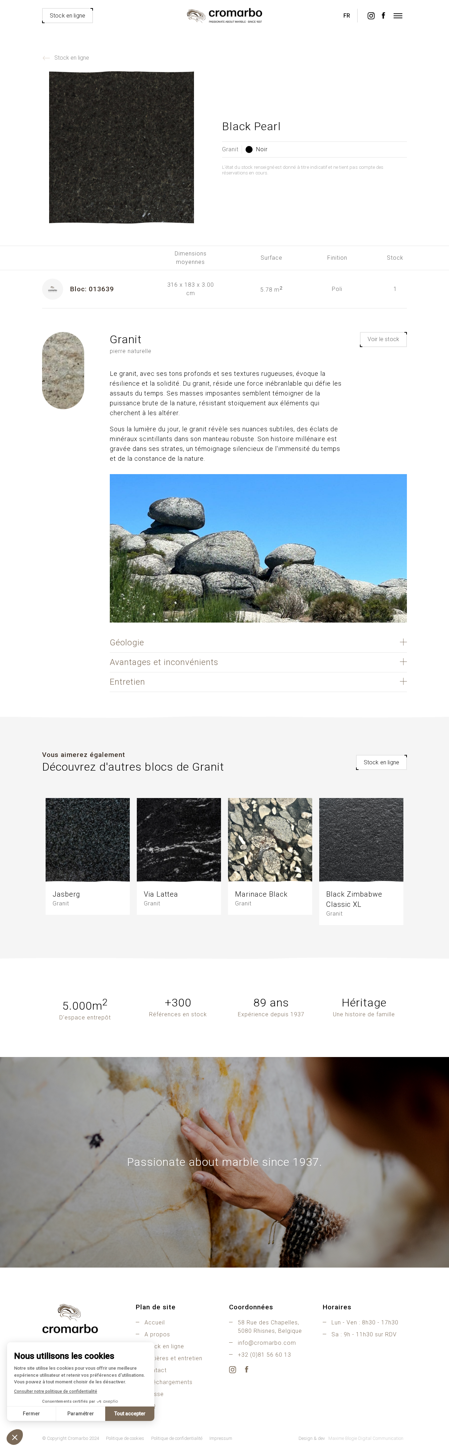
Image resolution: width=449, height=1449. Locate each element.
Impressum (220, 1438)
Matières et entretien (173, 1358)
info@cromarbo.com (267, 1343)
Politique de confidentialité (176, 1438)
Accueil (155, 1322)
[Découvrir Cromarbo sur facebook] (383, 16)
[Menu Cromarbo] (398, 16)
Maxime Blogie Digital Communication (365, 1438)
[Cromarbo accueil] (84, 1318)
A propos (157, 1334)
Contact (156, 1370)
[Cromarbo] (224, 15)
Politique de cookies (125, 1438)
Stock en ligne (71, 57)
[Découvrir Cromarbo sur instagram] (371, 16)
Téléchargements (169, 1382)
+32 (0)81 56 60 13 (264, 1354)
